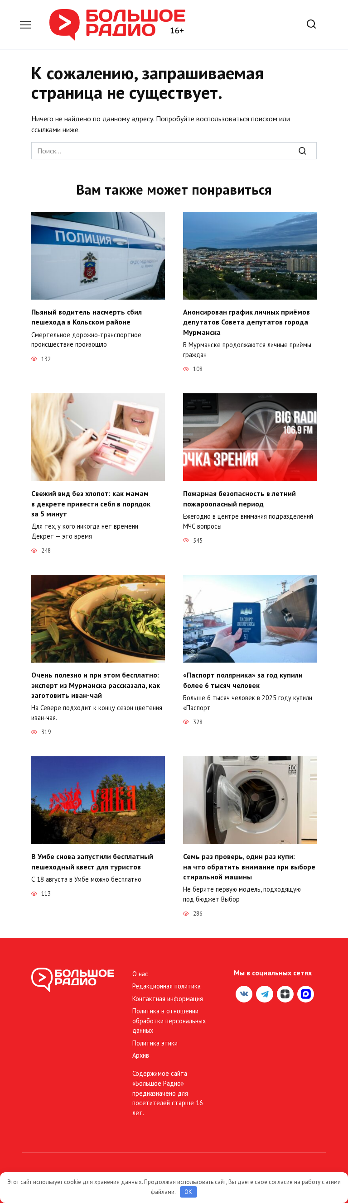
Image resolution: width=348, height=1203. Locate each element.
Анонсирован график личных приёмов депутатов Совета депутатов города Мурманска (246, 322)
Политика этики (155, 1043)
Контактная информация (167, 998)
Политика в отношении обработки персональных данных (169, 1021)
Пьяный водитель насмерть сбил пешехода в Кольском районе (86, 316)
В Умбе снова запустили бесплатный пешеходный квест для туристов (92, 861)
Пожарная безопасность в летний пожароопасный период (239, 498)
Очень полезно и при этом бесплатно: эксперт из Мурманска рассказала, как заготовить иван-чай (95, 685)
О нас (140, 973)
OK (188, 1192)
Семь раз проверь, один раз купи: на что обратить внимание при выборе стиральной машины (249, 866)
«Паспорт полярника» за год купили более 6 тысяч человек (243, 679)
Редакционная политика (166, 986)
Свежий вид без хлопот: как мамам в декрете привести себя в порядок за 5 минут (90, 503)
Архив (140, 1055)
